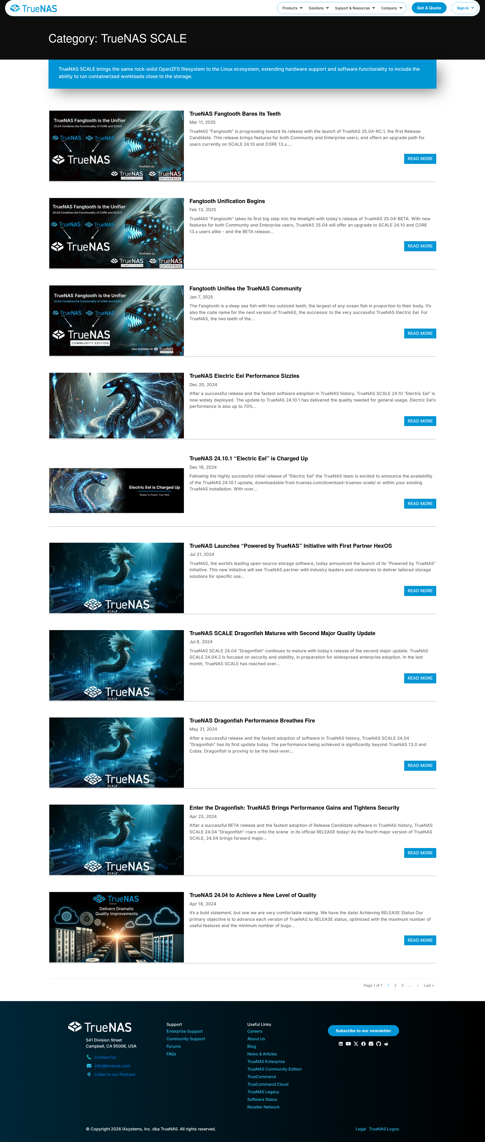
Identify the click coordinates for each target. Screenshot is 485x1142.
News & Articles (262, 1054)
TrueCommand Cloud (267, 1084)
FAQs (171, 1054)
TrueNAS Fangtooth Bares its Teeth (235, 113)
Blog (251, 1047)
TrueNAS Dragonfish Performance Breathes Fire (252, 720)
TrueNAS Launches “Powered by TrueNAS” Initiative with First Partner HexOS (290, 545)
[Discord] (371, 1043)
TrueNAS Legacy (263, 1092)
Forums (173, 1047)
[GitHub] (378, 1043)
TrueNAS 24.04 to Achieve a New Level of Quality (252, 895)
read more (420, 158)
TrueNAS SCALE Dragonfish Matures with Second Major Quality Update (282, 633)
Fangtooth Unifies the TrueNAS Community (245, 288)
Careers (254, 1031)
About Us (256, 1039)
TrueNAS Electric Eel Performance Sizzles (244, 375)
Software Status (262, 1100)
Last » (429, 985)
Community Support (185, 1039)
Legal (361, 1128)
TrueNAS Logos (384, 1128)
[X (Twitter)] (355, 1043)
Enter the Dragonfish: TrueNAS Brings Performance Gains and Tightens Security (294, 807)
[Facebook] (363, 1043)
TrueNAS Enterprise (266, 1062)
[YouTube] (348, 1043)
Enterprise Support (184, 1031)
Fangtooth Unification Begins (227, 201)
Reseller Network (263, 1107)
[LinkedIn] (340, 1043)
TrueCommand (261, 1077)
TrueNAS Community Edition (274, 1069)
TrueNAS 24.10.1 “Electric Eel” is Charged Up (248, 458)
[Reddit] (386, 1043)
